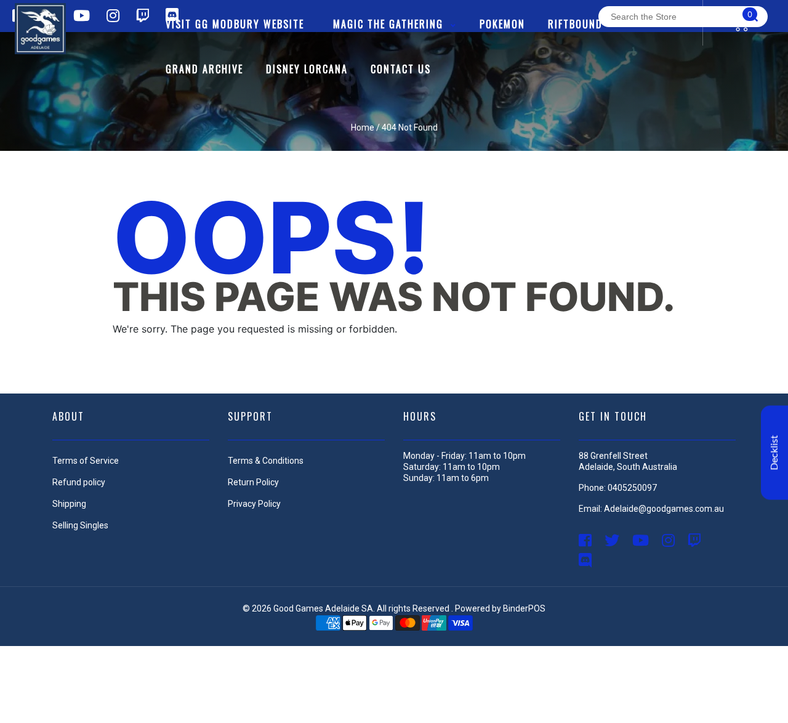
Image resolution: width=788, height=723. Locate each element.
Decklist (774, 453)
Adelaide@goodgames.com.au (664, 509)
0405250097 (632, 488)
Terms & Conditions (266, 461)
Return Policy (253, 482)
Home (362, 127)
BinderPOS (524, 608)
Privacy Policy (254, 504)
